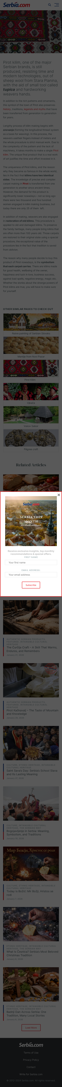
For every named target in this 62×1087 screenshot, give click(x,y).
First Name (31, 557)
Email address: (31, 570)
